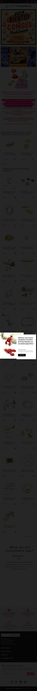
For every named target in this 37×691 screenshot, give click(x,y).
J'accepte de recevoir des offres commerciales (25, 351)
